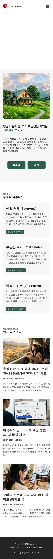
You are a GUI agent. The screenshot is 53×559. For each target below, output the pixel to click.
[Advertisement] (26, 41)
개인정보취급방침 (21, 553)
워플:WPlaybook (36, 547)
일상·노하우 (19, 379)
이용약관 (35, 553)
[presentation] (26, 351)
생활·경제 (18, 440)
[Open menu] (47, 6)
